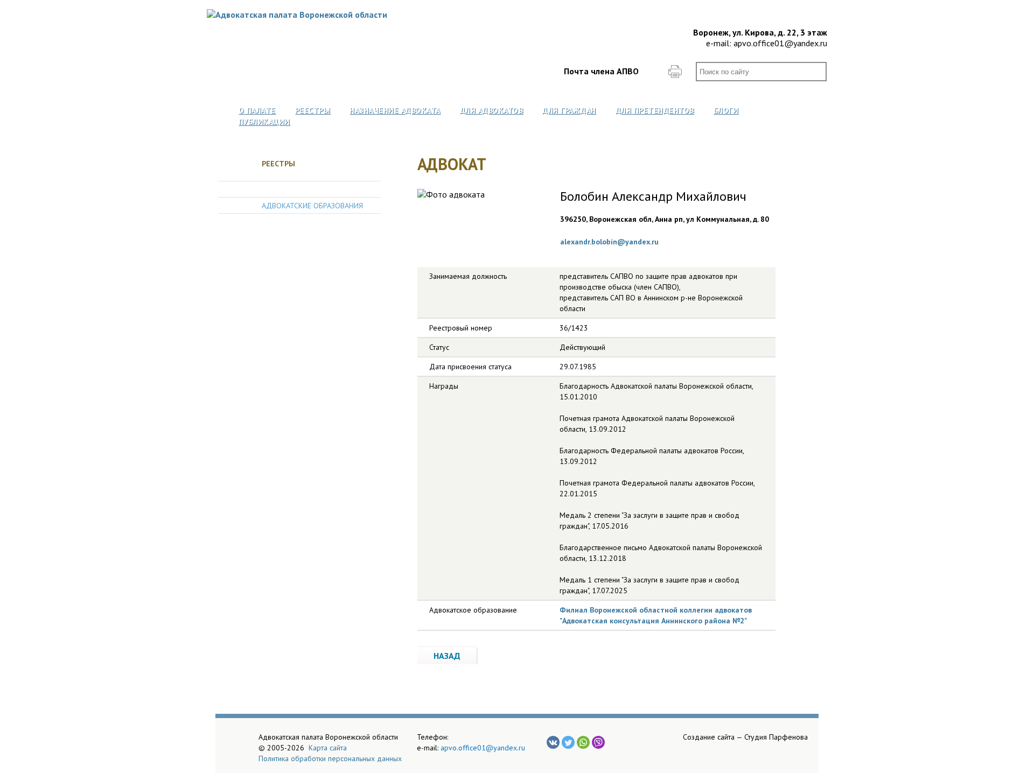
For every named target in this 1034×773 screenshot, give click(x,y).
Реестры (313, 110)
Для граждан (569, 110)
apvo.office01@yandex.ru (780, 43)
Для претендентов (655, 110)
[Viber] (598, 742)
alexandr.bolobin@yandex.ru (609, 242)
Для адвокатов (491, 110)
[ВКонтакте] (553, 742)
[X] (568, 742)
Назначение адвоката (395, 110)
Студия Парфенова (776, 737)
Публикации (264, 122)
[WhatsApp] (583, 742)
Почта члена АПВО (601, 71)
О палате (257, 110)
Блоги (726, 110)
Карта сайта (328, 748)
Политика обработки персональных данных (330, 758)
